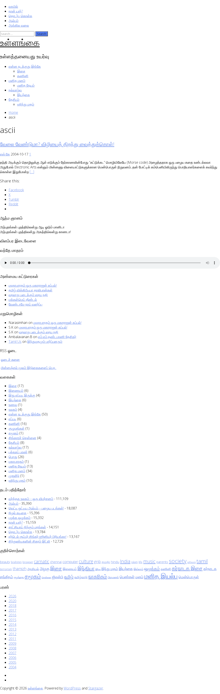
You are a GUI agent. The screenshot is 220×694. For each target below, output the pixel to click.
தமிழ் (68, 577)
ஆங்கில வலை (19, 25)
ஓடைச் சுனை (10, 359)
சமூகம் (13, 433)
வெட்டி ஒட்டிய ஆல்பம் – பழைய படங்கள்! (36, 508)
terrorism (6, 569)
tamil (202, 561)
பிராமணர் (113, 577)
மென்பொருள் (189, 576)
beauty (5, 562)
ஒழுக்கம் (152, 568)
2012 (12, 634)
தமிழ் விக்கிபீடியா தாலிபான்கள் (30, 290)
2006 (12, 657)
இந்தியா (86, 568)
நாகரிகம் (97, 576)
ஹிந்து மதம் (25, 104)
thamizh (19, 568)
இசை (21, 71)
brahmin (16, 562)
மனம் (139, 576)
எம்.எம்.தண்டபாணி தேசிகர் (57, 336)
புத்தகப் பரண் (18, 452)
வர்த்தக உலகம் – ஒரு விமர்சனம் (31, 498)
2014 (12, 624)
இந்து (98, 569)
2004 (12, 667)
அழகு (44, 568)
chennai (56, 562)
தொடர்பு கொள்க (20, 16)
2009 (12, 643)
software (191, 562)
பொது (13, 456)
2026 (12, 596)
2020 (12, 601)
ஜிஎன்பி (57, 576)
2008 (12, 648)
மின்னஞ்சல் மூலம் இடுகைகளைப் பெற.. (28, 367)
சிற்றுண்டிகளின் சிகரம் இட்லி (29, 541)
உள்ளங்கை (20, 42)
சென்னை (46, 577)
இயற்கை (23, 94)
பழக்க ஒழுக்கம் (20, 517)
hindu (115, 562)
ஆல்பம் (13, 20)
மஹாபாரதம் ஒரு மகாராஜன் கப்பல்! (33, 285)
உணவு (13, 404)
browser (28, 562)
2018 (12, 605)
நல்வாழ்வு (15, 90)
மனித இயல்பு (161, 576)
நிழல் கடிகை (17, 513)
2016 (12, 615)
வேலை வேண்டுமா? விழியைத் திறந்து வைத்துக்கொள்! (57, 144)
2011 (12, 638)
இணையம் (16, 390)
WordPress (72, 688)
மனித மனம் (17, 80)
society (177, 561)
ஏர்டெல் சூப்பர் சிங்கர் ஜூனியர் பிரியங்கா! (37, 536)
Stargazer (95, 688)
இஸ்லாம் (138, 569)
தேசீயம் (14, 99)
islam (134, 562)
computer (70, 561)
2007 (12, 653)
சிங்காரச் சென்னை (22, 437)
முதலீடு (14, 475)
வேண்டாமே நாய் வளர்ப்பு (25, 304)
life (140, 562)
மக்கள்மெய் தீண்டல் (23, 299)
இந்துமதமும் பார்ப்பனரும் (44, 341)
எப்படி (12, 419)
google (106, 562)
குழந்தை (19, 577)
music (149, 561)
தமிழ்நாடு (80, 577)
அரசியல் (33, 569)
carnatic (41, 561)
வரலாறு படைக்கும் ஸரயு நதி (28, 294)
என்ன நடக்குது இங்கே (25, 66)
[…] (32, 171)
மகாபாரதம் (16, 461)
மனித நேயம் (26, 85)
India (125, 561)
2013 (12, 629)
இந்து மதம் (109, 568)
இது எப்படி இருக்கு (22, 395)
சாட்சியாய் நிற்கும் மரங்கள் (27, 527)
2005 (12, 662)
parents (162, 562)
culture (86, 561)
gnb (97, 561)
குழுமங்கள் (16, 428)
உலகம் (13, 409)
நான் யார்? (16, 11)
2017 (12, 610)
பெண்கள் (127, 576)
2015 (12, 619)
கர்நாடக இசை (187, 568)
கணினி (22, 76)
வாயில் (13, 6)
